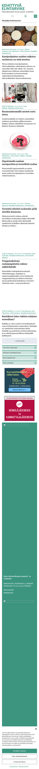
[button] (36, 729)
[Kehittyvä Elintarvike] (13, 9)
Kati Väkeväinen (14, 51)
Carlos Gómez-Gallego (17, 156)
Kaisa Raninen (26, 311)
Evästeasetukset (20, 762)
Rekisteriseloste (23, 766)
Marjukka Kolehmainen (15, 108)
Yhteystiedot (9, 590)
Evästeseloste (14, 766)
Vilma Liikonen (25, 51)
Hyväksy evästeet (19, 751)
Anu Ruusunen (29, 205)
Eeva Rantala (27, 254)
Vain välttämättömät (19, 756)
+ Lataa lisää (19, 341)
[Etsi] (25, 16)
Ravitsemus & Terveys (9, 49)
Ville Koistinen (15, 313)
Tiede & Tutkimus (8, 106)
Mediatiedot (8, 593)
